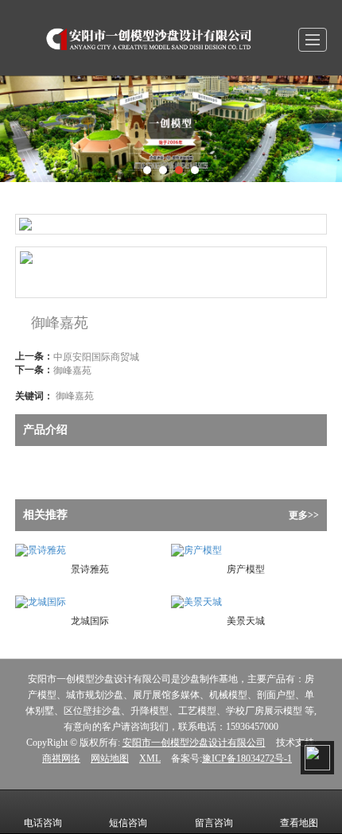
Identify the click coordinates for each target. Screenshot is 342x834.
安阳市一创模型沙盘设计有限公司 (194, 742)
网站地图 (110, 758)
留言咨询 (214, 822)
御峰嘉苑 (72, 369)
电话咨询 (43, 822)
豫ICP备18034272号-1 (247, 758)
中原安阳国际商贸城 (96, 356)
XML (150, 758)
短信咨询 (128, 822)
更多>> (304, 515)
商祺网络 (61, 758)
